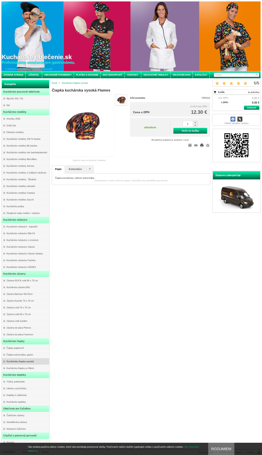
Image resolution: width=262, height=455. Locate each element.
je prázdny (253, 92)
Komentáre (75, 169)
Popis (58, 169)
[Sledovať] (195, 145)
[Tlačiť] (201, 145)
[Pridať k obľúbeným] (207, 145)
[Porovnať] (189, 145)
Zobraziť (251, 107)
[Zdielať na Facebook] (232, 119)
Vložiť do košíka (190, 131)
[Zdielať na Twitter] (239, 119)
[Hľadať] (256, 75)
